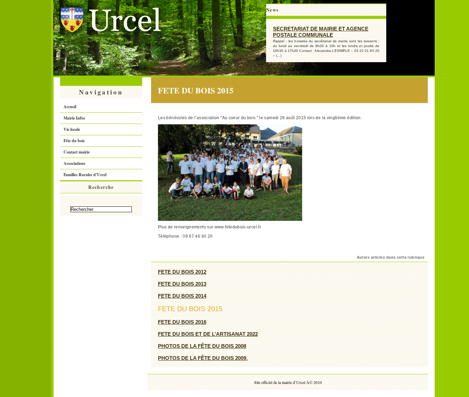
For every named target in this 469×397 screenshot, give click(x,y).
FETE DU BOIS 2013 (182, 284)
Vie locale (72, 129)
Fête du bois (74, 141)
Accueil (70, 107)
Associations (74, 163)
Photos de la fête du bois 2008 (202, 346)
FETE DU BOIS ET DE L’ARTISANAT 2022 (208, 334)
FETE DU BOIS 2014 (182, 296)
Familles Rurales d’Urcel (85, 175)
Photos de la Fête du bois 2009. (203, 358)
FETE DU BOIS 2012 (182, 272)
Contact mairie (77, 152)
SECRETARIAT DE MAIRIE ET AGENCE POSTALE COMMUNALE (320, 32)
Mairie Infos (74, 118)
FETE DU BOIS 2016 (182, 322)
